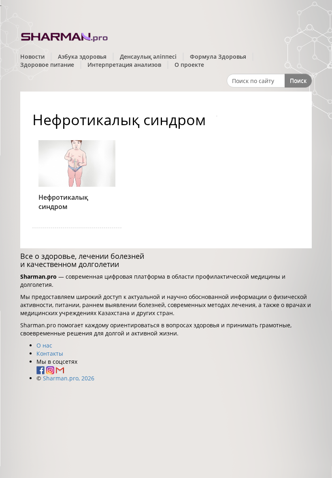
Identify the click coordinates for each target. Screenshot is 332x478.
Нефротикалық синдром (63, 202)
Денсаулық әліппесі (148, 56)
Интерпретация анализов (124, 64)
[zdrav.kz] (64, 36)
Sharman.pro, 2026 (68, 378)
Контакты (49, 353)
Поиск (298, 80)
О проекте (189, 64)
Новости (32, 56)
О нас (44, 345)
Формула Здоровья (218, 56)
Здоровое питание (47, 64)
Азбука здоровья (82, 56)
